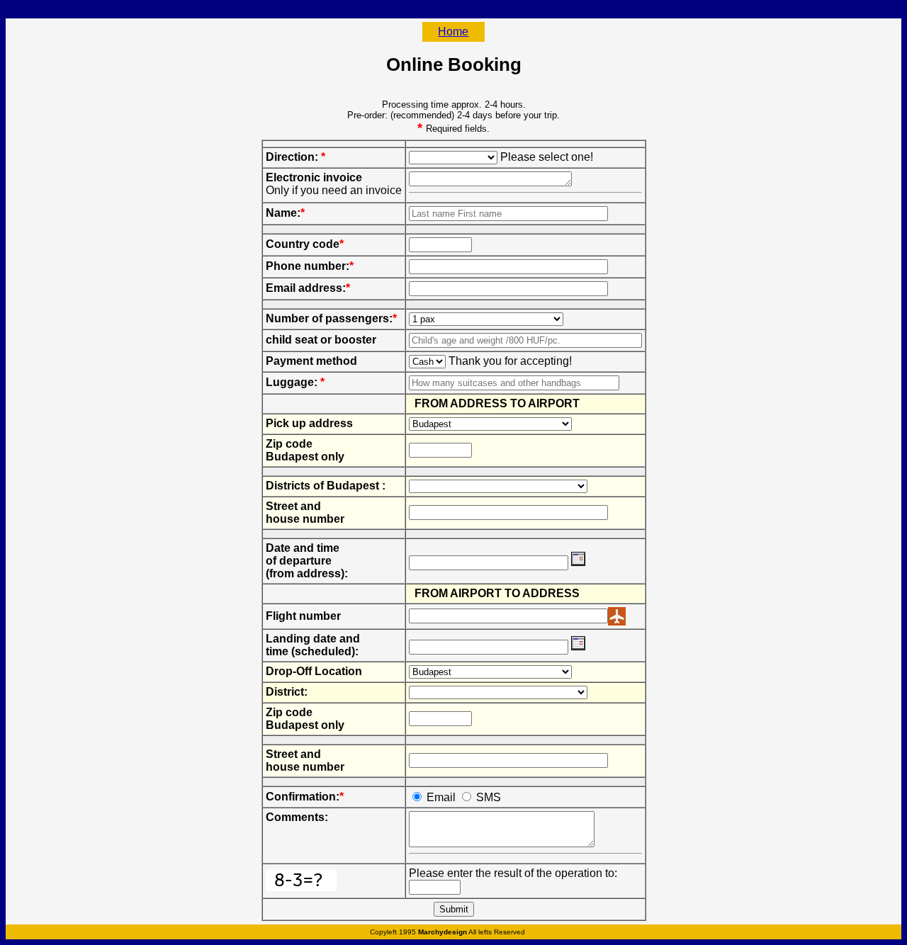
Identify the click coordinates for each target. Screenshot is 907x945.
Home (453, 32)
